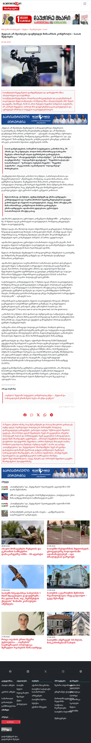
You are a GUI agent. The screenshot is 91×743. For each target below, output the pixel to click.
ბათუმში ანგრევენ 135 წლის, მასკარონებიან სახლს (65, 641)
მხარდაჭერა (11, 8)
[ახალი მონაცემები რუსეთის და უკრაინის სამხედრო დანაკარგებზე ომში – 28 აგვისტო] (22, 532)
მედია (25, 29)
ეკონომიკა (75, 699)
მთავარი (5, 29)
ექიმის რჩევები (39, 707)
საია (45, 29)
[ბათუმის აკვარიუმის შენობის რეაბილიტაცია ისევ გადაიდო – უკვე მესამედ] (68, 576)
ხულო (19, 689)
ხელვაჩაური (23, 692)
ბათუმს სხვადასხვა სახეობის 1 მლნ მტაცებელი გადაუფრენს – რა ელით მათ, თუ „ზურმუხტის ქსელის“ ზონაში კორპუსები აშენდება (21, 598)
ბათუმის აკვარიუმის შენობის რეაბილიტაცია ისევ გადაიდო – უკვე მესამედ (67, 595)
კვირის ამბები (8, 692)
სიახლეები (15, 29)
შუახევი (20, 696)
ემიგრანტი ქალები (64, 692)
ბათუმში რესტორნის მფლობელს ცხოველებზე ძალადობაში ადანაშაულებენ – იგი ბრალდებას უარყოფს (68, 552)
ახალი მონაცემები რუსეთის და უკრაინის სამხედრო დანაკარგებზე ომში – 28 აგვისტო (22, 551)
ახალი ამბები (8, 685)
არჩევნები (37, 695)
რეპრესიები (35, 29)
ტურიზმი (74, 710)
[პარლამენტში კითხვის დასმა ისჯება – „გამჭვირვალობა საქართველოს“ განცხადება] (4, 513)
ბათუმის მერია (39, 699)
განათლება (7, 702)
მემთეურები (60, 718)
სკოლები (74, 703)
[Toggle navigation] (85, 3)
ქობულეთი (22, 704)
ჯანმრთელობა (8, 706)
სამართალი (7, 698)
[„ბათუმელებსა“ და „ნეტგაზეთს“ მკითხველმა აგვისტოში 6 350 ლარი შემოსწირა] (4, 488)
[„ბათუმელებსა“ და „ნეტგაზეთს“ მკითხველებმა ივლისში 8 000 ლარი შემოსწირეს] (4, 504)
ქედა (19, 700)
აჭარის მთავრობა (40, 685)
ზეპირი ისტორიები (64, 685)
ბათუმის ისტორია (63, 711)
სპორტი (74, 695)
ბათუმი (20, 685)
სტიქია (35, 703)
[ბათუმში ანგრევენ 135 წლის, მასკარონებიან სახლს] (68, 623)
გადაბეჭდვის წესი (67, 406)
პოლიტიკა (75, 692)
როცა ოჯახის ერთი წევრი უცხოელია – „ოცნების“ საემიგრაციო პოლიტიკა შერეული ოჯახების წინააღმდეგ (21, 643)
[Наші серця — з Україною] (12, 3)
